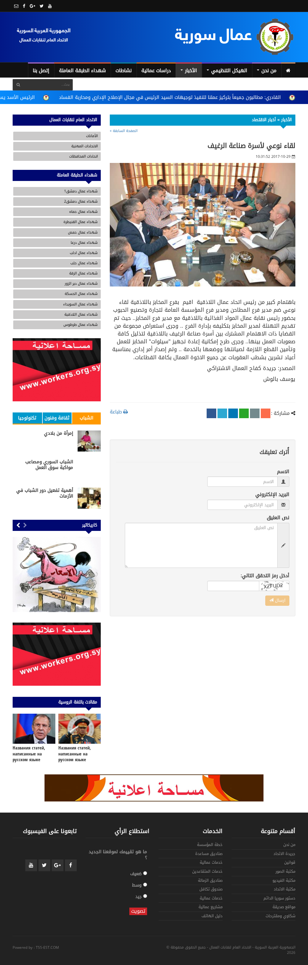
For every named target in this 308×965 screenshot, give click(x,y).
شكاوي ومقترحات (280, 916)
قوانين (289, 863)
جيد (139, 896)
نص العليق (278, 517)
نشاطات (124, 70)
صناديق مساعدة (209, 854)
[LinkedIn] (233, 413)
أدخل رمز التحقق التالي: (265, 575)
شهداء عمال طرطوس (80, 324)
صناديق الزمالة (210, 881)
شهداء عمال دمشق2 (81, 201)
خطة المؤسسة (210, 845)
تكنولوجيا (27, 418)
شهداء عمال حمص (83, 232)
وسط (137, 884)
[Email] (254, 413)
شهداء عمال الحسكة (81, 293)
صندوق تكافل (211, 890)
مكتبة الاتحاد (284, 890)
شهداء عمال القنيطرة (80, 222)
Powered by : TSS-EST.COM (36, 947)
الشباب (86, 418)
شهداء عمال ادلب (84, 253)
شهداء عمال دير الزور (81, 283)
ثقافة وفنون (57, 418)
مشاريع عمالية (211, 907)
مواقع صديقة (284, 907)
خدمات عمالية (211, 863)
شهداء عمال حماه (83, 211)
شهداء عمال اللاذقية (81, 314)
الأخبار (190, 70)
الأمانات (92, 136)
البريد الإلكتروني (272, 494)
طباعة (116, 411)
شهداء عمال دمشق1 (81, 191)
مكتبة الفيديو (284, 881)
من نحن (268, 70)
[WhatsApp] (244, 413)
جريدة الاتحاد (284, 854)
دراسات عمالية (156, 70)
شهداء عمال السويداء (80, 304)
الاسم (283, 471)
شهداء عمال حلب (84, 263)
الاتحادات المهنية (84, 146)
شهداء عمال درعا (84, 242)
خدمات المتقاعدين (207, 872)
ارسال (279, 600)
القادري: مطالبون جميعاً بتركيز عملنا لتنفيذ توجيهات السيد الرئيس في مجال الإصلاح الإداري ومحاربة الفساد (170, 97)
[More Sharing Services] (265, 413)
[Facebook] (211, 413)
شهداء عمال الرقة (83, 273)
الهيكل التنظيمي (228, 70)
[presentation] (25, 526)
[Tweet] (222, 413)
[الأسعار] (57, 574)
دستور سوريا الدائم (279, 899)
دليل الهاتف (212, 916)
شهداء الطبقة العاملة (82, 70)
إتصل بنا (41, 70)
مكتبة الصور (285, 872)
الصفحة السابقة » (123, 130)
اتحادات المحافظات (83, 156)
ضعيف (136, 873)
